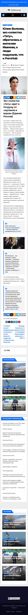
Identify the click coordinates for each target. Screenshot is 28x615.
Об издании (18, 611)
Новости (6, 368)
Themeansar (14, 607)
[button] (21, 15)
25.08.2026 (8, 527)
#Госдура (8, 67)
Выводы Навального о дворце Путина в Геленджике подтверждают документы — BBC (19, 332)
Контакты (8, 611)
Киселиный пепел (8, 440)
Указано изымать (12, 389)
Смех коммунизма (8, 470)
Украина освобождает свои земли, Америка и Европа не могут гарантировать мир (12, 461)
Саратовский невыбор (9, 493)
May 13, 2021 (17, 231)
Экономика (11, 387)
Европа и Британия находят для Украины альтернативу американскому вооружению (14, 434)
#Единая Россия (16, 67)
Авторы (13, 611)
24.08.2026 (8, 544)
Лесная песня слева (8, 455)
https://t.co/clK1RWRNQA (12, 227)
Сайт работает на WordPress (9, 605)
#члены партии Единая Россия (11, 69)
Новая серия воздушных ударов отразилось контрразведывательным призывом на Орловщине (13, 482)
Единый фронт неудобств (10, 466)
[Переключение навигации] (13, 15)
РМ (5, 63)
